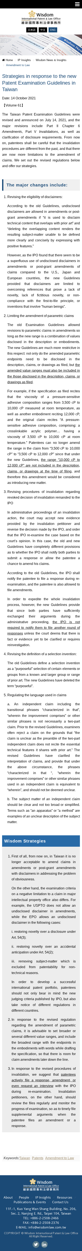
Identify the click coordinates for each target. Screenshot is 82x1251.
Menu (77, 4)
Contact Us (60, 1202)
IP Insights (43, 1197)
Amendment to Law (59, 1158)
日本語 (32, 30)
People (24, 1197)
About (8, 1197)
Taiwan (24, 1158)
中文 (42, 30)
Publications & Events (30, 1202)
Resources (64, 1197)
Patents (37, 1158)
